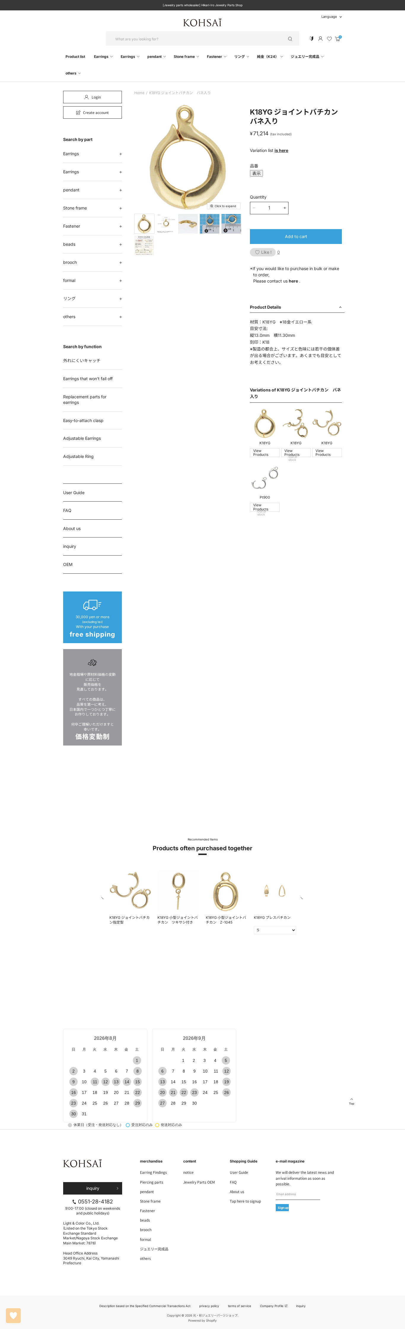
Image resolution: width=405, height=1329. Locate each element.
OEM (68, 564)
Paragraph (117, 807)
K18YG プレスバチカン (272, 917)
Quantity (258, 196)
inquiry (69, 546)
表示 (256, 173)
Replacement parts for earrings (84, 399)
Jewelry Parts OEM (199, 1181)
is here (281, 150)
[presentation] (103, 899)
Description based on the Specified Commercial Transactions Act (144, 1306)
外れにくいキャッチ (82, 360)
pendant (154, 56)
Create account (96, 112)
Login (96, 96)
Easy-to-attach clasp (83, 420)
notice (188, 1172)
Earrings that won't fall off (88, 378)
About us (72, 528)
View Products (260, 452)
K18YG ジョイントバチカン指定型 (129, 919)
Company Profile (272, 1306)
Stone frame (185, 56)
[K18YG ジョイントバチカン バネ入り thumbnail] (144, 224)
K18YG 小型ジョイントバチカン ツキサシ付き (177, 919)
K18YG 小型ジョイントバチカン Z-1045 (226, 919)
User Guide (73, 492)
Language (329, 17)
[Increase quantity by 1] (284, 208)
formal (69, 280)
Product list (75, 56)
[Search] (290, 38)
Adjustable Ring (78, 456)
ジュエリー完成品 (305, 56)
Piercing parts (151, 1181)
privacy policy (209, 1306)
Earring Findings (153, 1172)
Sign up (283, 1207)
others (71, 73)
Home (139, 93)
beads (69, 244)
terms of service (239, 1306)
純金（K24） (268, 56)
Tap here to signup (245, 1200)
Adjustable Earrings (82, 438)
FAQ (67, 510)
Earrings (101, 56)
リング (240, 56)
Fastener (215, 56)
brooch (70, 262)
